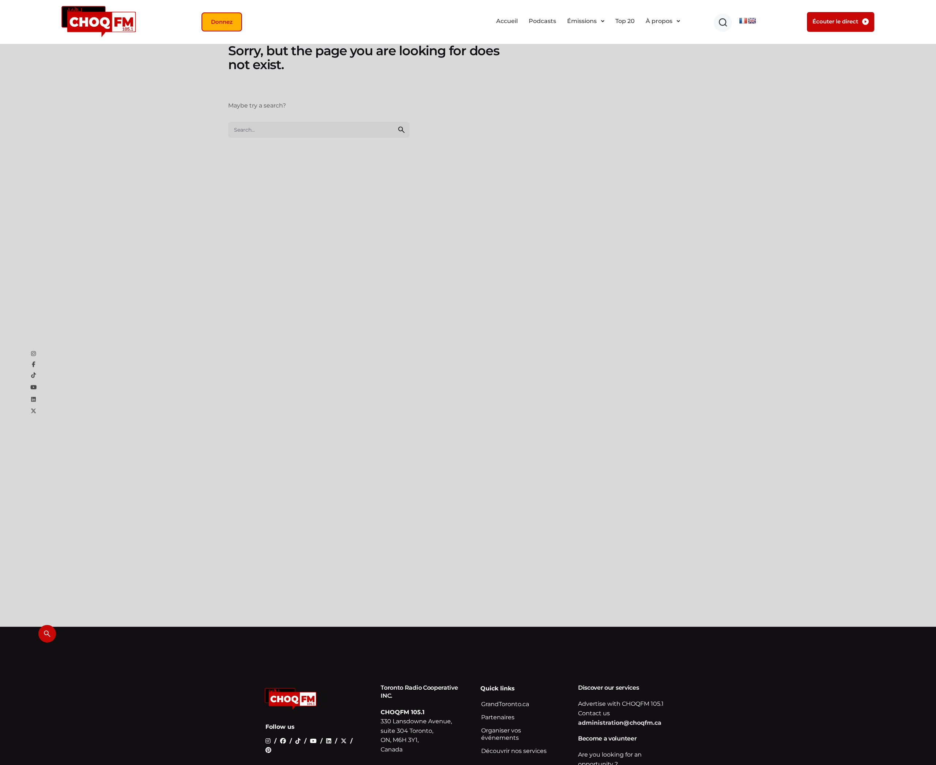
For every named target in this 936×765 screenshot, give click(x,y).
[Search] (47, 633)
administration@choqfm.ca (619, 722)
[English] (752, 21)
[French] (743, 21)
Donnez (222, 21)
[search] (401, 130)
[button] (723, 23)
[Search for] (319, 130)
